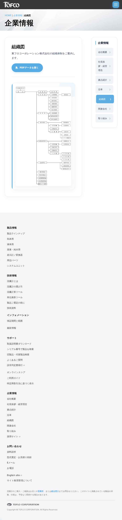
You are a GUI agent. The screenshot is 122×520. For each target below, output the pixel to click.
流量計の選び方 (15, 286)
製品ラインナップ (16, 233)
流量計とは (12, 281)
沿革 (100, 89)
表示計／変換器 (15, 254)
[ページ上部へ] (112, 506)
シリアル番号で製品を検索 (20, 349)
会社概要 (102, 52)
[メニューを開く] (115, 4)
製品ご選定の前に (16, 302)
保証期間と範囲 (15, 320)
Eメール (11, 462)
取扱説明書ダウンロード (19, 343)
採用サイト (12, 436)
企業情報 (17, 15)
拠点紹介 (102, 79)
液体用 (10, 244)
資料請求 (11, 451)
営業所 (41, 491)
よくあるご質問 (15, 359)
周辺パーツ (12, 260)
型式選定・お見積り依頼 (19, 457)
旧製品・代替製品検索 (18, 354)
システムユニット (16, 265)
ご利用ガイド (13, 378)
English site (13, 475)
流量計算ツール (15, 291)
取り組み (102, 118)
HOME (8, 15)
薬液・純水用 (13, 249)
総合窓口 (55, 491)
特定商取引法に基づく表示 (20, 383)
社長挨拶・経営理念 (102, 66)
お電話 (10, 468)
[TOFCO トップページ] (11, 4)
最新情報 (11, 328)
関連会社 (102, 108)
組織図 (102, 99)
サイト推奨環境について (19, 480)
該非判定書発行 (15, 365)
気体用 (10, 238)
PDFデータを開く (29, 67)
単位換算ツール (15, 297)
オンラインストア (16, 372)
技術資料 (11, 308)
